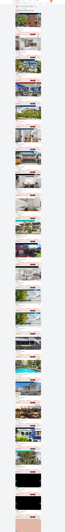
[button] (16, 20)
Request (33, 34)
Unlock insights (36, 32)
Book (33, 80)
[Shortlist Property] (38, 28)
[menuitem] (26, 3)
